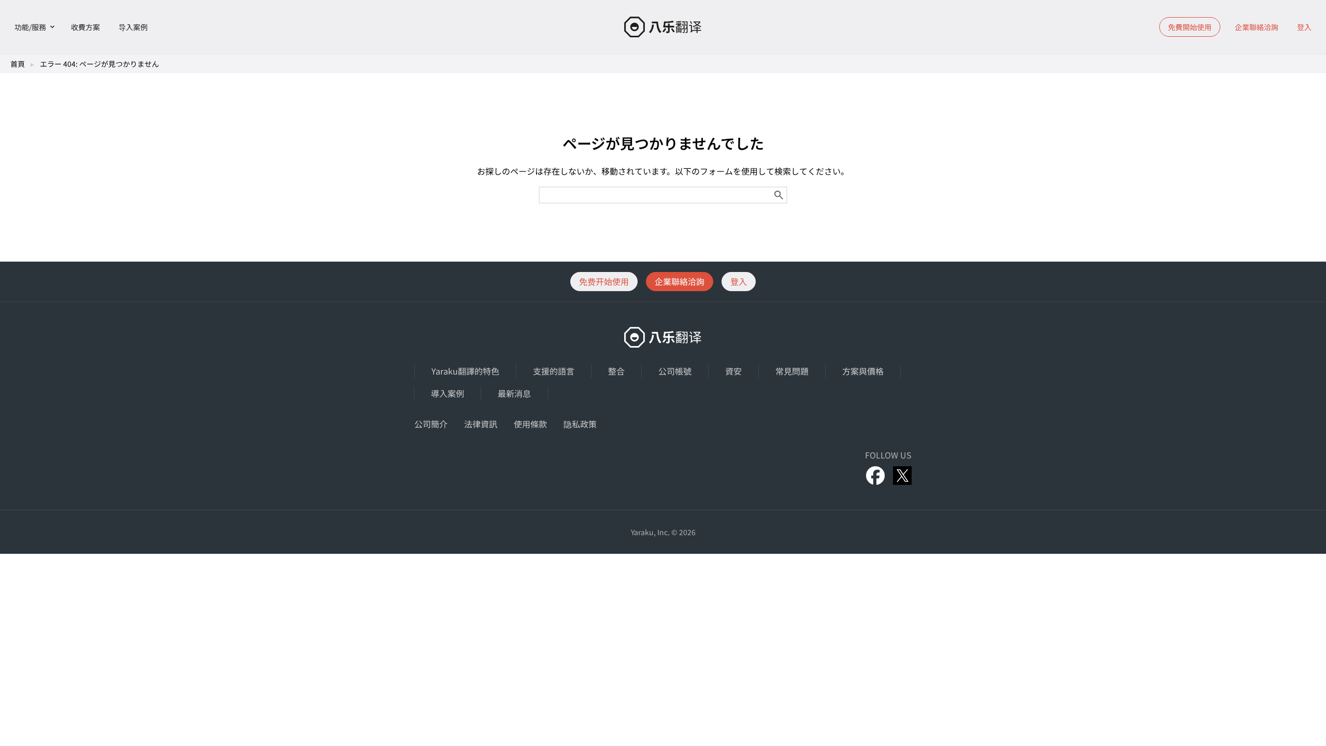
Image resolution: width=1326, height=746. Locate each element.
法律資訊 (480, 424)
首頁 (17, 64)
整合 (616, 371)
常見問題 (792, 371)
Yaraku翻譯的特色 (465, 371)
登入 (1304, 27)
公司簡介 (431, 424)
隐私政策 (580, 424)
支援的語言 (553, 371)
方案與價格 (863, 371)
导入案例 (133, 27)
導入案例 (447, 393)
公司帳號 (674, 371)
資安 (733, 371)
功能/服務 (30, 27)
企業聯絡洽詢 (1256, 27)
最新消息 (514, 393)
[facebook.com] (875, 475)
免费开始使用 (604, 281)
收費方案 (85, 27)
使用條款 (530, 424)
